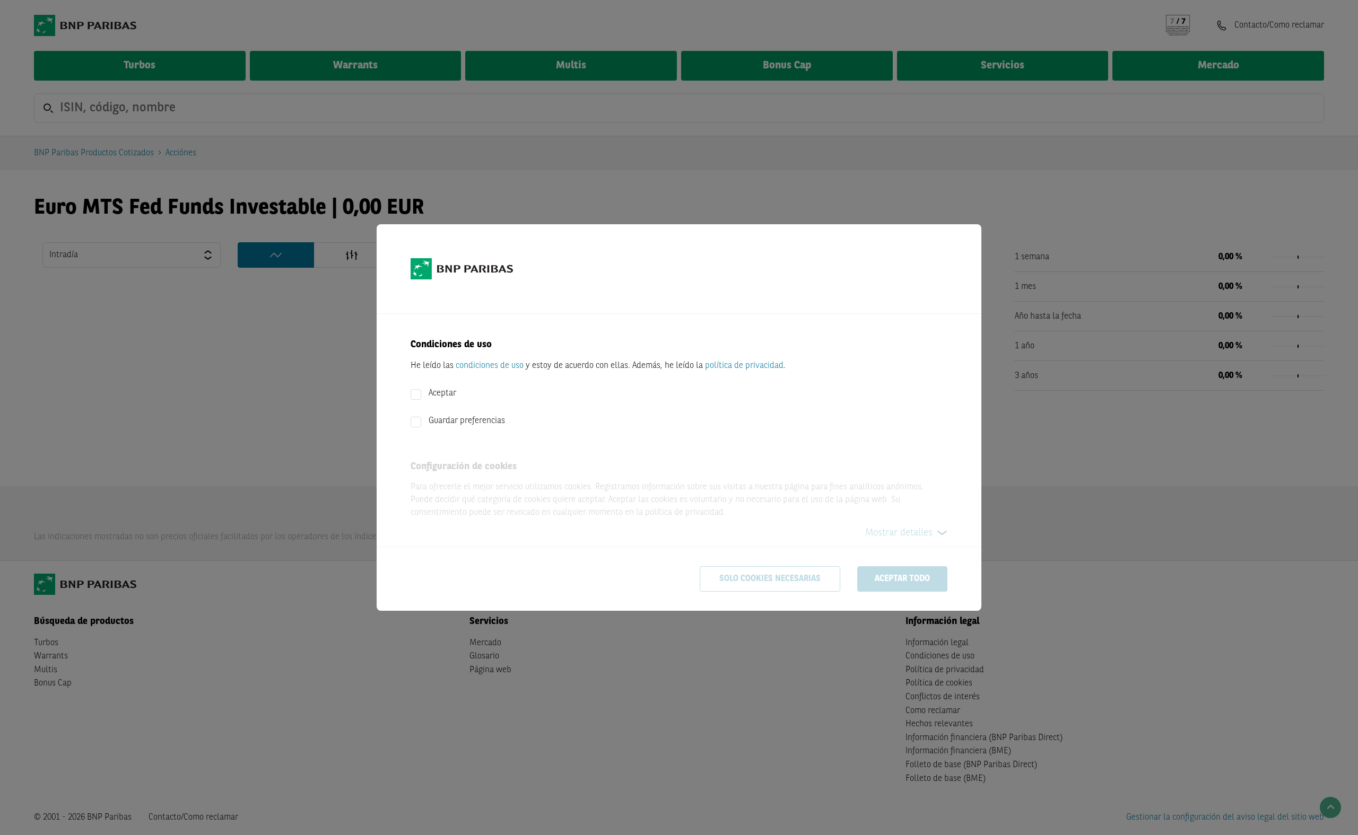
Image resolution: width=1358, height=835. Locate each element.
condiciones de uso (490, 366)
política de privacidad (744, 366)
